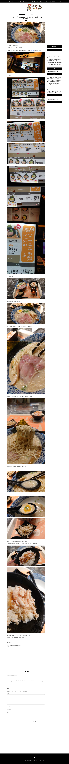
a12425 (49, 80)
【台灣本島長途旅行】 (39, 1)
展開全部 (48, 71)
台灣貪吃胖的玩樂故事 (10, 1)
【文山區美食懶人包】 (18, 1)
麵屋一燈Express (14, 675)
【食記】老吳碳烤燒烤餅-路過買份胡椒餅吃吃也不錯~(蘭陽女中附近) (36, 681)
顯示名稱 (9, 706)
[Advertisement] (25, 659)
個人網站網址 (9, 712)
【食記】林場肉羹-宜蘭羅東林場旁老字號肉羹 (54, 62)
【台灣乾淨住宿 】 (32, 1)
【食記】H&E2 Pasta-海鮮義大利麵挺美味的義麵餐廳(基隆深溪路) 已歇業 (16, 681)
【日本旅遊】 (46, 1)
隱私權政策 (53, 1)
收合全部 (56, 71)
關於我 (50, 1)
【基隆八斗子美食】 (25, 1)
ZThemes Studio (42, 760)
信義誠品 (9, 675)
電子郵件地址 (9, 709)
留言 (8, 693)
